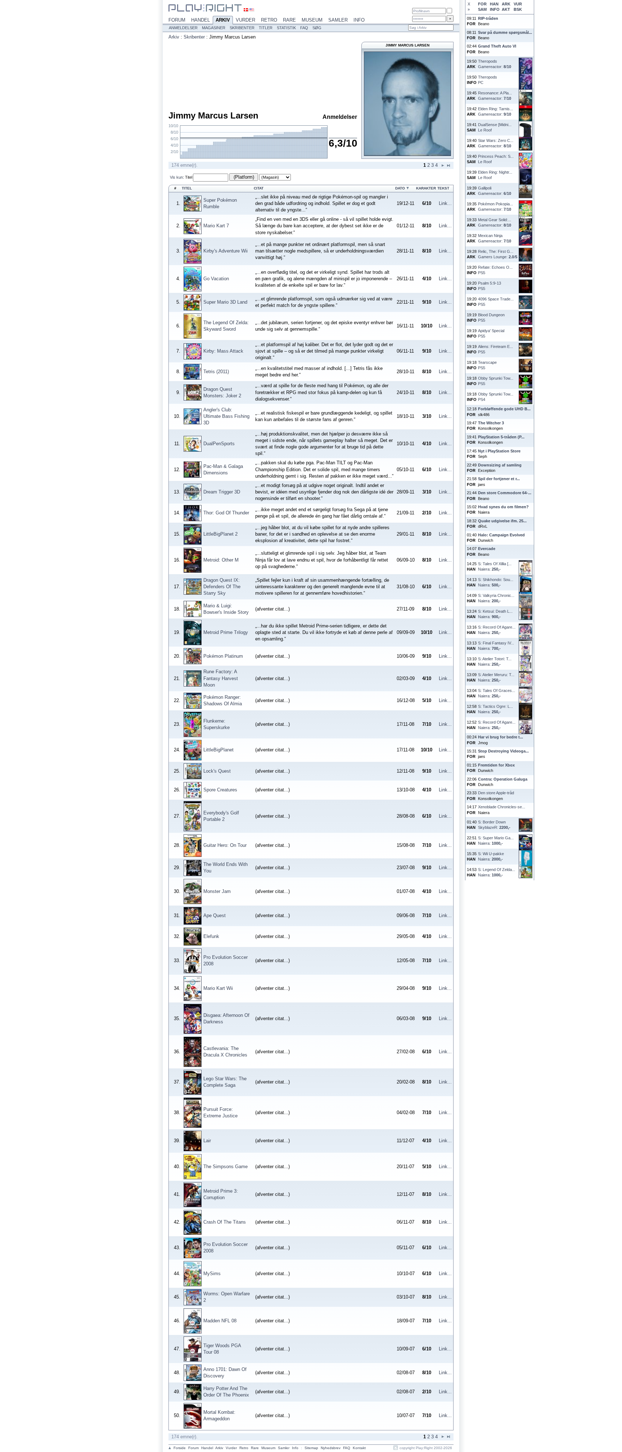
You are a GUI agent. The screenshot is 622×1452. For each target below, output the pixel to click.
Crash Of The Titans (224, 1222)
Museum (312, 20)
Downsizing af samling (500, 465)
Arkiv (223, 20)
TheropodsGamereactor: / (494, 64)
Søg (316, 28)
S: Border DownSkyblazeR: (494, 825)
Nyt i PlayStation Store (499, 451)
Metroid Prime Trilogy (225, 632)
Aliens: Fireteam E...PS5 (495, 349)
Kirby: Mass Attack (223, 351)
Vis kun (176, 177)
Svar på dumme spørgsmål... (505, 32)
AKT (506, 9)
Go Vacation (216, 278)
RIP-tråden (488, 18)
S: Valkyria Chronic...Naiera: (496, 598)
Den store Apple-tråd (496, 793)
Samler (338, 20)
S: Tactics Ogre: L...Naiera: (495, 709)
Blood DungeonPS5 (491, 317)
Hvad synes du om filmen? (503, 507)
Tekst (443, 188)
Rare (289, 20)
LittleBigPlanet (218, 749)
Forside (179, 1448)
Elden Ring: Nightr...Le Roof (495, 175)
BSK (518, 9)
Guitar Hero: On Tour (225, 845)
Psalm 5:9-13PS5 (489, 286)
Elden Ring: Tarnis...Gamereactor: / (495, 111)
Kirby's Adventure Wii (225, 251)
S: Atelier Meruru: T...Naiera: (496, 677)
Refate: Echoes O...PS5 (495, 270)
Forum (176, 20)
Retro (269, 20)
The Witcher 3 (491, 423)
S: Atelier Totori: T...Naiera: (494, 661)
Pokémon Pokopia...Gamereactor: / (495, 206)
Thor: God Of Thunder (226, 512)
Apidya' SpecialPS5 (491, 333)
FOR (482, 4)
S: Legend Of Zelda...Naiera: (496, 872)
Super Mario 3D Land (225, 302)
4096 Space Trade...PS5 (496, 302)
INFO (494, 9)
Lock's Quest (217, 771)
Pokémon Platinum (223, 656)
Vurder (245, 20)
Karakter (426, 188)
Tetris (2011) (216, 371)
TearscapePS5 (487, 365)
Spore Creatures (220, 789)
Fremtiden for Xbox (496, 765)
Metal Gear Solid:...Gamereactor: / (494, 222)
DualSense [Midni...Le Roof (494, 127)
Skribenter (242, 28)
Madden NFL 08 (219, 1320)
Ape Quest (214, 915)
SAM (482, 9)
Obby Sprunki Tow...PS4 (495, 397)
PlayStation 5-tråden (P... (501, 437)
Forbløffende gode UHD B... (504, 409)
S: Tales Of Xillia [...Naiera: (494, 566)
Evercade (486, 548)
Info (359, 20)
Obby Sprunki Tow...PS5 (495, 381)
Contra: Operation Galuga (502, 779)
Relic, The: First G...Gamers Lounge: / (497, 254)
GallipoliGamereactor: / (494, 191)
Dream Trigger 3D (221, 492)
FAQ (304, 28)
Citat (258, 188)
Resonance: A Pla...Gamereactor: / (495, 95)
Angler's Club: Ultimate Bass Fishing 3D (226, 416)
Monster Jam (217, 891)
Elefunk (211, 936)
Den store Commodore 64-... (504, 493)
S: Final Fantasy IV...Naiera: (496, 646)
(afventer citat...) (272, 609)
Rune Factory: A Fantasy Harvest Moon (220, 678)
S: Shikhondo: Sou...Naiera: (495, 582)
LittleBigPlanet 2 (220, 534)
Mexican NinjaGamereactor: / (494, 238)
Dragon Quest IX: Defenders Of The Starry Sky (221, 586)
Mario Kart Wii (218, 988)
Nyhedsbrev (331, 1448)
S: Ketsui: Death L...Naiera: (495, 614)
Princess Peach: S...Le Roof (496, 159)
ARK (506, 4)
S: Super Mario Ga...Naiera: (496, 840)
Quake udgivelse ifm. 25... (502, 521)
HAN (494, 4)
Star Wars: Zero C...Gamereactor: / (495, 143)
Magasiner (213, 28)
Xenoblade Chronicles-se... (501, 807)
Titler (265, 28)
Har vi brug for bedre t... (500, 737)
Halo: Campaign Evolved (501, 535)
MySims (212, 1273)
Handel (200, 20)
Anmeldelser (183, 28)
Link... (445, 203)
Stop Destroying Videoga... (503, 751)
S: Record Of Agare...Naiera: (496, 630)
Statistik (286, 28)
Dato (400, 188)
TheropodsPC (487, 80)
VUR (518, 4)
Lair (207, 1140)
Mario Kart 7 (216, 225)
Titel (188, 177)
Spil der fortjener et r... (499, 479)
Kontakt (359, 1448)
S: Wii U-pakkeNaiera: (491, 856)
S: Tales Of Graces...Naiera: (496, 693)
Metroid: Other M (221, 560)
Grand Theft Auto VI (497, 46)
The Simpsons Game (225, 1166)
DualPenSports (219, 443)
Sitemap (311, 1448)
